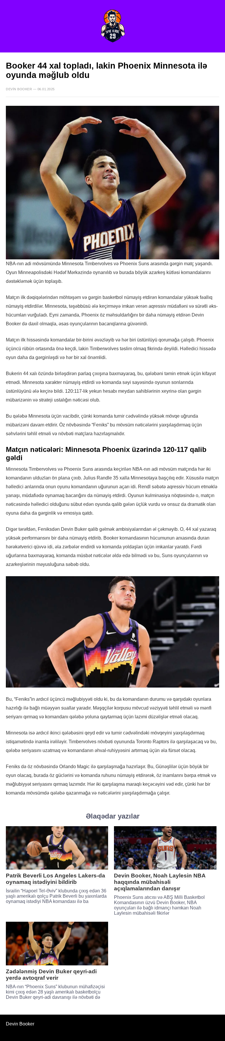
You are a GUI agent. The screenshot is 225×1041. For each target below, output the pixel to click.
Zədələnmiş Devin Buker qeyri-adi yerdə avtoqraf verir (51, 974)
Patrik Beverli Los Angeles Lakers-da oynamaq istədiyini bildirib (55, 878)
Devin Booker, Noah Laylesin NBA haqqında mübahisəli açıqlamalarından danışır (160, 882)
